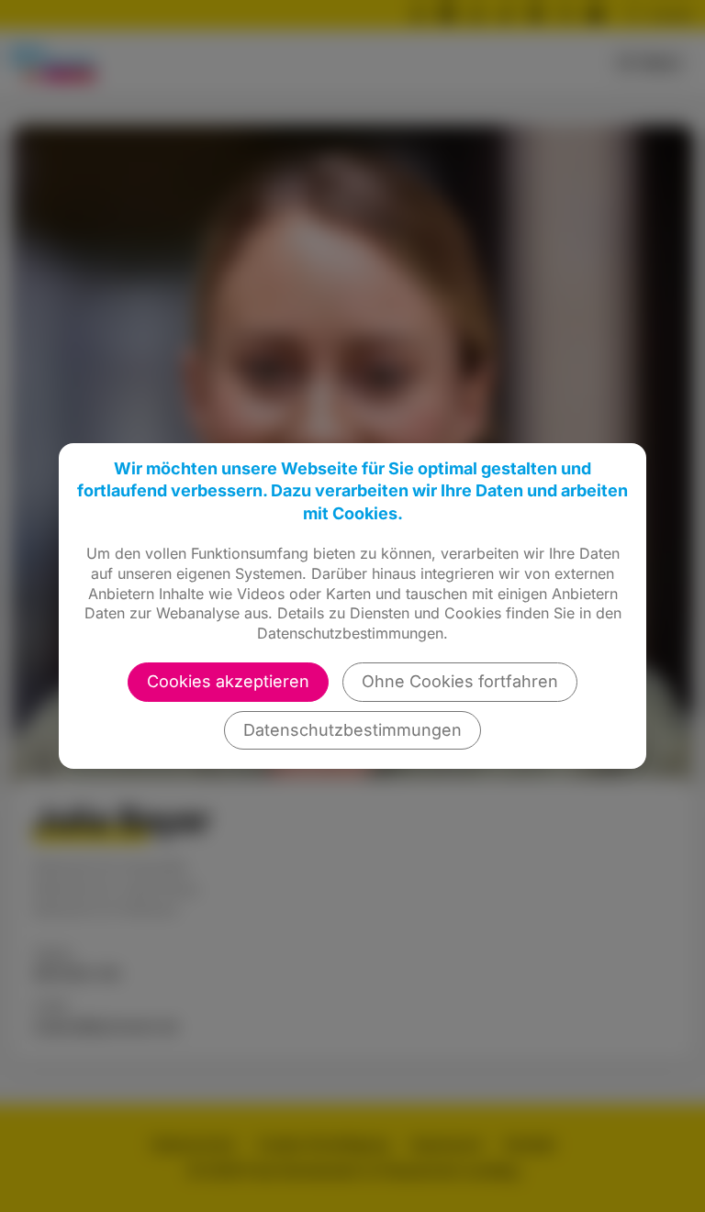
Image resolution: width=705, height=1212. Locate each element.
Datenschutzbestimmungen (352, 729)
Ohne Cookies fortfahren (460, 681)
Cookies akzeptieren (228, 681)
